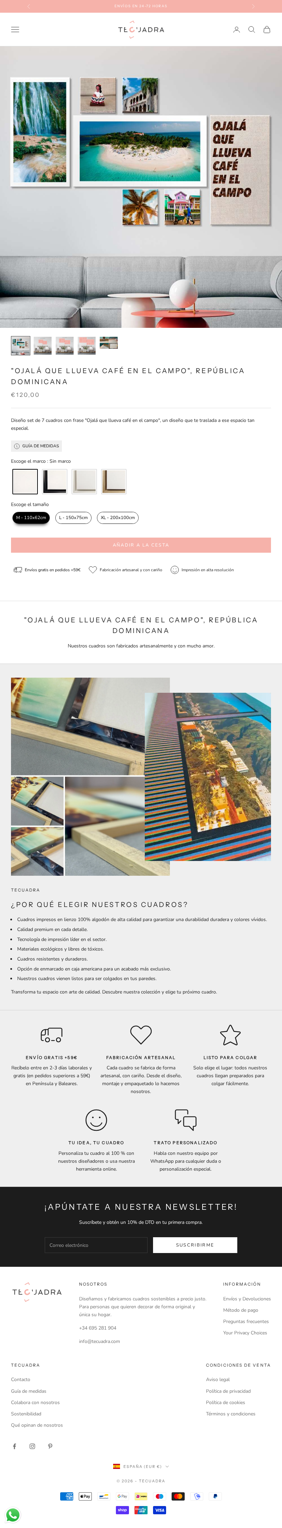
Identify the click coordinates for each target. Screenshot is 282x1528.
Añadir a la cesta (141, 545)
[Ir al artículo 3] (64, 345)
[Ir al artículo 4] (86, 345)
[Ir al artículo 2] (42, 345)
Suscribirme (195, 1245)
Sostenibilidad (26, 1414)
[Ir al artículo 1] (20, 345)
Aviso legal (218, 1379)
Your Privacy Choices (245, 1333)
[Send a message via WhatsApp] (12, 1515)
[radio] (24, 481)
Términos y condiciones (231, 1414)
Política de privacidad (228, 1391)
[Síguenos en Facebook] (14, 1446)
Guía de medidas (28, 1391)
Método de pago (240, 1310)
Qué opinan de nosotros (37, 1425)
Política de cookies (225, 1402)
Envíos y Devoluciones (247, 1299)
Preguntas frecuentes (246, 1321)
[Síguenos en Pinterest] (50, 1446)
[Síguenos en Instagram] (32, 1446)
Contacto (20, 1379)
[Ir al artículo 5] (108, 342)
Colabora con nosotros (35, 1402)
